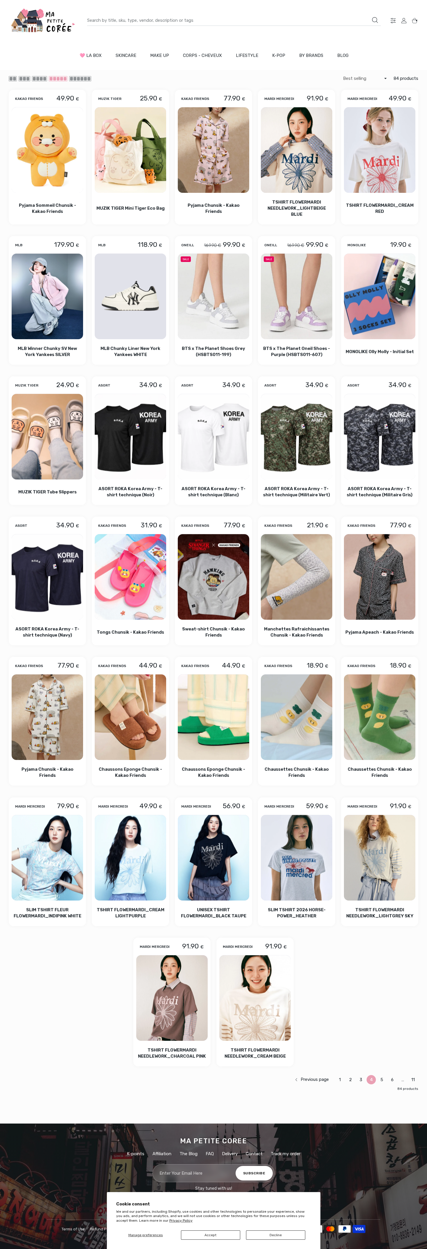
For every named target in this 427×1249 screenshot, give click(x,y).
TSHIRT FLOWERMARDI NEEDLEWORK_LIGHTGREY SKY (379, 913)
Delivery (230, 1153)
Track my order (285, 1153)
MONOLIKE (356, 245)
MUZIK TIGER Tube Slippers (47, 492)
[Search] (375, 20)
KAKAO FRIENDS (29, 98)
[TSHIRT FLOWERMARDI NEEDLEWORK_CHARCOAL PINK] (172, 998)
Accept (210, 1235)
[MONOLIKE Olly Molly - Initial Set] (379, 296)
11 (413, 1079)
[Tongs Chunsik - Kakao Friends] (130, 577)
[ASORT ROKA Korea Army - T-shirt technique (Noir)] (130, 436)
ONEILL (187, 245)
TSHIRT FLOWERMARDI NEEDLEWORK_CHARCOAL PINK (172, 1053)
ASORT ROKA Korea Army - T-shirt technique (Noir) (130, 491)
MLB (18, 245)
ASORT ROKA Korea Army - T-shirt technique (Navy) (47, 632)
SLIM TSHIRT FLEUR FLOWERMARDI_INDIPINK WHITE (47, 913)
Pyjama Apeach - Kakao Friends (379, 632)
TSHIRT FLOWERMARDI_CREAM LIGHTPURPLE (130, 913)
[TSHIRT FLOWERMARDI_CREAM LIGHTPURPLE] (130, 858)
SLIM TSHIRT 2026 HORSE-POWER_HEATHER (297, 913)
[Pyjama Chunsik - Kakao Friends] (213, 150)
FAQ (210, 1153)
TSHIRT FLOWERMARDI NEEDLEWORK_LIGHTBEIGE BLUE (297, 208)
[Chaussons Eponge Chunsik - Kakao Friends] (130, 717)
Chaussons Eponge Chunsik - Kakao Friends (130, 772)
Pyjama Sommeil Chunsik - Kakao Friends (47, 208)
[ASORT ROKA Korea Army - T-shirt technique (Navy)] (47, 577)
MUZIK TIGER (109, 98)
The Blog (189, 1153)
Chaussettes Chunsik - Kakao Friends (297, 772)
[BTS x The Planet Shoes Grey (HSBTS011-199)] (213, 296)
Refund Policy (102, 1229)
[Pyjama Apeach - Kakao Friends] (379, 577)
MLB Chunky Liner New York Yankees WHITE (130, 351)
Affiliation (161, 1153)
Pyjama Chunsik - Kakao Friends (214, 208)
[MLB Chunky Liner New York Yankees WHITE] (130, 296)
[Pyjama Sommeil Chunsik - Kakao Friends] (47, 150)
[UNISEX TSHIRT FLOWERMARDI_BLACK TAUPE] (213, 858)
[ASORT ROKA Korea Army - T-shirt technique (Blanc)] (213, 436)
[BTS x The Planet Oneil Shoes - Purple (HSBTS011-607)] (296, 296)
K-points (135, 1153)
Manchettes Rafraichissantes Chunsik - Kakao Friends (296, 632)
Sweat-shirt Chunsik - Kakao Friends (213, 632)
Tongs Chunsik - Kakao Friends (130, 632)
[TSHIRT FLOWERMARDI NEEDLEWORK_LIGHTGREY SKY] (379, 858)
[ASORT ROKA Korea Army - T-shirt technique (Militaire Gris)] (379, 436)
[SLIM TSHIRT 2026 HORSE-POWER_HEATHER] (296, 858)
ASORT (104, 385)
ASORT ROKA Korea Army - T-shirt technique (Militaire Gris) (379, 491)
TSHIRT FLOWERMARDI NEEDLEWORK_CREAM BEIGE (255, 1053)
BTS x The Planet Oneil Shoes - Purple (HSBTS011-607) (296, 351)
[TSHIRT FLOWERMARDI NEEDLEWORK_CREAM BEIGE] (255, 998)
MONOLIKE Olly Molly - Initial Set (380, 351)
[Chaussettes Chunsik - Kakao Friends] (296, 717)
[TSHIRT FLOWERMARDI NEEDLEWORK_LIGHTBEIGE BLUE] (296, 150)
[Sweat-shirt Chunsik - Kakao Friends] (213, 577)
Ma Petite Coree (213, 1141)
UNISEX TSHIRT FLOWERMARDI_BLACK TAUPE (213, 913)
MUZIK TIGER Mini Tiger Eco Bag (130, 208)
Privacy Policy (181, 1221)
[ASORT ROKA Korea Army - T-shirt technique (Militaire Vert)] (296, 436)
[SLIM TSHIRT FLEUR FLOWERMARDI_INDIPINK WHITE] (47, 858)
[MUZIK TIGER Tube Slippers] (47, 436)
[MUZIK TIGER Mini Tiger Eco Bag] (130, 150)
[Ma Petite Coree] (43, 20)
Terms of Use (73, 1229)
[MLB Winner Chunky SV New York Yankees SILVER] (47, 296)
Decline (276, 1235)
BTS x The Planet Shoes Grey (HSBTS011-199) (213, 351)
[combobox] (234, 20)
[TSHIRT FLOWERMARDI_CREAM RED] (379, 150)
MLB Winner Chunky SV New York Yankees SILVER (47, 351)
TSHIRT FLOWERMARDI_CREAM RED (380, 208)
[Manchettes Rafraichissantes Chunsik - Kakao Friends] (296, 577)
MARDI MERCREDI (279, 98)
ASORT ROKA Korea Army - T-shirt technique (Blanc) (213, 491)
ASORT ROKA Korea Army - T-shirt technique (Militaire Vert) (296, 491)
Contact (254, 1153)
